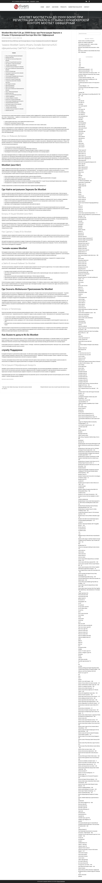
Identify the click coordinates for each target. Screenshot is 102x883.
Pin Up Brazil (81, 605)
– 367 (79, 60)
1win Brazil (80, 104)
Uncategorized (10, 379)
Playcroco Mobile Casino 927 (84, 637)
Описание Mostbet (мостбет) (12, 77)
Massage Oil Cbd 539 (82, 433)
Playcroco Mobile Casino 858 (84, 635)
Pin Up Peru (80, 610)
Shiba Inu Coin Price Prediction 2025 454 (87, 671)
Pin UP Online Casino (82, 608)
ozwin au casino (81, 557)
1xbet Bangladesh (82, 122)
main (79, 428)
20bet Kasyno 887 (82, 160)
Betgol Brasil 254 (82, 268)
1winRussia (80, 117)
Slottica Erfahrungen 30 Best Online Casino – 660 (88, 756)
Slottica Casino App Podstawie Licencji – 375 (88, 719)
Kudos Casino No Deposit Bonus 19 (85, 413)
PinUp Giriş (80, 620)
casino (79, 295)
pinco (79, 611)
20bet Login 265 (81, 163)
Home (42, 7)
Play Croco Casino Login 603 (84, 627)
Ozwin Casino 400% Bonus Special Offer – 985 (88, 562)
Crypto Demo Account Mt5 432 (85, 341)
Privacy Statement (61, 881)
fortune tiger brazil (82, 366)
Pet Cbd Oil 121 (81, 599)
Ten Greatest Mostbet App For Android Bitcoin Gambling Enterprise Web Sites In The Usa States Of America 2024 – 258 (88, 824)
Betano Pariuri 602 (82, 265)
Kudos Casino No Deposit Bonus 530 (86, 415)
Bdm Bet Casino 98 (82, 236)
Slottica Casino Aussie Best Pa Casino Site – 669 (88, 721)
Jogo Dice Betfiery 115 (83, 401)
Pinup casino (81, 618)
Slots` (79, 677)
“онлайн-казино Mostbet (11, 65)
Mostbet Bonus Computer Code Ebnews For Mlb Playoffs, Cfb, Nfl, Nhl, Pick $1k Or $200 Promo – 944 (88, 458)
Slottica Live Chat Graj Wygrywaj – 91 (86, 772)
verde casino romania (82, 856)
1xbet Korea (80, 133)
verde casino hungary (82, 852)
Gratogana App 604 (82, 375)
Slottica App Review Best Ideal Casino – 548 (87, 699)
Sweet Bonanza (81, 812)
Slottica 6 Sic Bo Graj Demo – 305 (85, 694)
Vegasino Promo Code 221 (84, 847)
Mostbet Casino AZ (82, 474)
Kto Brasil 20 (81, 411)
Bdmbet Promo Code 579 (83, 250)
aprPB (79, 190)
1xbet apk (80, 119)
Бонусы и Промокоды (10, 71)
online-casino (81, 552)
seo (79, 664)
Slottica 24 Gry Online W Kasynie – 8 (86, 688)
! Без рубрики (81, 67)
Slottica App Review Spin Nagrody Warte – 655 (88, 701)
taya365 (80, 821)
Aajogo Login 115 (82, 184)
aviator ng (80, 211)
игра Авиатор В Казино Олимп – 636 (86, 866)
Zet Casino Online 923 (83, 861)
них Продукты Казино (11, 83)
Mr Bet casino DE (82, 527)
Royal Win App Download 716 (84, 661)
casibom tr (80, 294)
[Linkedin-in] (86, 1)
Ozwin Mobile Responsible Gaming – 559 (87, 576)
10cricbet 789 (81, 92)
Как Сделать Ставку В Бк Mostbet (13, 63)
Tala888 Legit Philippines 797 (84, 819)
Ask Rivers (55, 7)
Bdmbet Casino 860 (82, 248)
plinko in (80, 640)
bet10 (79, 256)
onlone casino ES (82, 555)
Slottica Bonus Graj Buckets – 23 (85, 708)
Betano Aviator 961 (82, 262)
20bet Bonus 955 (82, 151)
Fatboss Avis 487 (82, 358)
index (79, 390)
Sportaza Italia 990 (82, 804)
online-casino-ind (82, 553)
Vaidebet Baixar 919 (82, 842)
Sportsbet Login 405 (82, 807)
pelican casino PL (82, 598)
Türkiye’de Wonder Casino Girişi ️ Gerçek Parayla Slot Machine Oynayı (55, 387)
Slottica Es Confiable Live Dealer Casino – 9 (87, 760)
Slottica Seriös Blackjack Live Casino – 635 (87, 789)
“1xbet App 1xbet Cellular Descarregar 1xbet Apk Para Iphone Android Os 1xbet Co (17, 387)
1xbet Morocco (81, 138)
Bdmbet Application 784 (83, 245)
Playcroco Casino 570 (83, 632)
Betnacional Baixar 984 (83, 272)
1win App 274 (81, 102)
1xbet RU (80, 141)
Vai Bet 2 (80, 841)
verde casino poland (82, 854)
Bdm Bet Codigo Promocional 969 (85, 239)
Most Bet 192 (81, 442)
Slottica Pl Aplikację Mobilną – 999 (85, 787)
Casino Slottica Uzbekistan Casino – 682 (87, 312)
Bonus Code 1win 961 (83, 285)
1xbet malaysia (81, 136)
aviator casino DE (82, 199)
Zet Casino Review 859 (83, 863)
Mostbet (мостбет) (10, 57)
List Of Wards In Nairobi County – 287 (86, 425)
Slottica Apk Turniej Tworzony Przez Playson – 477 (89, 696)
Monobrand (80, 440)
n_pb (79, 533)
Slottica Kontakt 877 (82, 770)
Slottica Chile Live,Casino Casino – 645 (86, 749)
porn (79, 645)
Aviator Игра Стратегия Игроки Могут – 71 (87, 212)
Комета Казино (81, 868)
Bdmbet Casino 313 (82, 246)
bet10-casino (81, 258)
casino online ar (81, 304)
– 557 (79, 62)
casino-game (81, 319)
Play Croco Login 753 (82, 628)
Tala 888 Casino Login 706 (84, 817)
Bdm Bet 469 (81, 234)
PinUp (79, 616)
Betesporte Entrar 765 (83, 267)
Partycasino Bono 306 (83, 594)
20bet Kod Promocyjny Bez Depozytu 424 (87, 162)
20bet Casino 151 (82, 153)
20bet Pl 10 (80, 170)
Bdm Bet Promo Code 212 (83, 243)
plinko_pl (80, 644)
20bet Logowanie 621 (83, 168)
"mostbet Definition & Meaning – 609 (86, 77)
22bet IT (80, 177)
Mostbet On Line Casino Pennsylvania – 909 (87, 494)
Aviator (79, 194)
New (79, 543)
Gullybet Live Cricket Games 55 (85, 386)
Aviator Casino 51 (82, 197)
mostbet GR (80, 481)
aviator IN (80, 206)
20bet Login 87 (81, 165)
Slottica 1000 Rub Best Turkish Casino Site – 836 (88, 684)
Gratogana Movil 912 (82, 378)
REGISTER (32, 1)
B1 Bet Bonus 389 (82, 217)
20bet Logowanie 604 (83, 167)
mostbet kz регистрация (38, 161)
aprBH (79, 187)
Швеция (80, 876)
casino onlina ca (81, 302)
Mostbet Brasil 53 (82, 467)
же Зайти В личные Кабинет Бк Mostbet (14, 66)
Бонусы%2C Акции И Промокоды (13, 79)
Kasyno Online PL (82, 408)
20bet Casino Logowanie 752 (84, 158)
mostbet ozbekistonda (83, 499)
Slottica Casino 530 (82, 718)
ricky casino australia (82, 659)
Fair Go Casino (81, 356)
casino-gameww (81, 321)
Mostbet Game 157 (82, 479)
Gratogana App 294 (82, 373)
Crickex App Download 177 (84, 337)
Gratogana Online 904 (83, 380)
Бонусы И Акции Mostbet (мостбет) (13, 62)
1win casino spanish (82, 106)
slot (79, 674)
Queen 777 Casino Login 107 (84, 650)
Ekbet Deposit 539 (82, 349)
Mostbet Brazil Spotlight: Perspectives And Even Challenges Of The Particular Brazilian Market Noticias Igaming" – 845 (88, 471)
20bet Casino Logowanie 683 (84, 156)
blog (79, 283)
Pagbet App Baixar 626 (83, 593)
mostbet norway (81, 492)
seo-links (80, 666)
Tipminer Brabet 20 (82, 829)
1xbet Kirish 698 (81, 131)
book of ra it (80, 289)
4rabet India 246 (81, 179)
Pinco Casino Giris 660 (83, 613)
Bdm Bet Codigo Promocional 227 (85, 238)
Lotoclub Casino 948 (82, 426)
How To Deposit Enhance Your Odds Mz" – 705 (88, 388)
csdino (79, 343)
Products (63, 7)
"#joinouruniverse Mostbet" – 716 (85, 71)
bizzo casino (81, 282)
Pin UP (79, 603)
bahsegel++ (80, 224)
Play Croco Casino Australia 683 (85, 625)
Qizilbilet (80, 649)
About (48, 7)
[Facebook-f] (89, 1)
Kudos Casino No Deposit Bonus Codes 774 (87, 416)
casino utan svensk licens (83, 314)
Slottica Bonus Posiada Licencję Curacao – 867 (88, 709)
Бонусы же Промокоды (11, 105)
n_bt (79, 532)
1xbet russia (81, 143)
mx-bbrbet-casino (82, 530)
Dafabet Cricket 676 (82, 347)
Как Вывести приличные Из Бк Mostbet (14, 73)
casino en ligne (81, 299)
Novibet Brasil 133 (82, 545)
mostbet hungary (82, 486)
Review (79, 655)
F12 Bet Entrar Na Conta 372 (84, 353)
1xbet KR (80, 134)
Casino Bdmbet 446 (82, 297)
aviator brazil (81, 196)
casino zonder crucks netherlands (85, 317)
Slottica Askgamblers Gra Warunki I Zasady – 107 (89, 703)
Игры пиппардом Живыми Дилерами (14, 55)
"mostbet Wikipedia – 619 (83, 85)
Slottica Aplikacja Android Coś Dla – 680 (86, 698)
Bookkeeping (81, 290)
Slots (79, 676)
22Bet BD (80, 175)
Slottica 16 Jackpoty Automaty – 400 (86, 686)
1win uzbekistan (81, 112)
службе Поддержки (10, 96)
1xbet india (80, 129)
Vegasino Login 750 (82, 846)
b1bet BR (80, 221)
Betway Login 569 (82, 275)
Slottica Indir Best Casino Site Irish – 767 (87, 764)
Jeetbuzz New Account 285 (84, 400)
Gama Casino (81, 368)
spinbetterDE (81, 800)
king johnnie (80, 410)
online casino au (81, 550)
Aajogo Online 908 (82, 185)
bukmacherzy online (82, 292)
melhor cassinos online (83, 435)
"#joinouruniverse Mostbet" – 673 (85, 69)
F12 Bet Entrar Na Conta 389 (84, 354)
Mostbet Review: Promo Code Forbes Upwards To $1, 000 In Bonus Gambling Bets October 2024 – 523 (88, 502)
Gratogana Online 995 (83, 381)
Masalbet (80, 431)
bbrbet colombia (81, 229)
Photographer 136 (82, 601)
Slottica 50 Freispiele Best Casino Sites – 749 (87, 693)
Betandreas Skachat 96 (83, 260)
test (79, 827)
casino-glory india (82, 322)
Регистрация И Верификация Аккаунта (14, 76)
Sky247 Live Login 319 (83, 672)
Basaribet (80, 228)
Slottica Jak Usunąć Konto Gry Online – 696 (87, 766)
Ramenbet (80, 654)
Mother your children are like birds (85, 42)
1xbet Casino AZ (81, 124)
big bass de (80, 280)
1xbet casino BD (81, 126)
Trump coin (80, 837)
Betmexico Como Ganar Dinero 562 (85, 270)
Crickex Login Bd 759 (82, 339)
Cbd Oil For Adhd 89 (82, 326)
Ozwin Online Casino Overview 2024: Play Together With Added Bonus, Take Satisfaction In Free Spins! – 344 (89, 590)
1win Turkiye (81, 111)
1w (79, 97)
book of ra (80, 287)
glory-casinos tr (81, 369)
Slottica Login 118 (82, 774)
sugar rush (80, 811)
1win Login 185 (81, 109)
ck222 (79, 334)
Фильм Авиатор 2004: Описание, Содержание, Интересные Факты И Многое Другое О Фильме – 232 (89, 871)
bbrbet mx (80, 231)
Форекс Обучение (82, 874)
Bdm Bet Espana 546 (82, 241)
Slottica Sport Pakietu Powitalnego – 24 (86, 790)
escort (79, 351)
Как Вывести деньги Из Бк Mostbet (13, 104)
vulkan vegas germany (83, 859)
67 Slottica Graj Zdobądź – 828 (85, 180)
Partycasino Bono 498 (83, 596)
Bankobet (80, 226)
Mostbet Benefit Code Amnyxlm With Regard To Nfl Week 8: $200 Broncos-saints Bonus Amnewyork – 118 (89, 445)
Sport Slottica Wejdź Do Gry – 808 (85, 802)
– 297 (79, 59)
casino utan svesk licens (83, 316)
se (78, 662)
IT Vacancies (81, 395)
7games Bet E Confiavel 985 (84, 182)
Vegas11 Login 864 (82, 844)
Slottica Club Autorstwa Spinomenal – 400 (87, 751)
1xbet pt (80, 139)
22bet (79, 173)
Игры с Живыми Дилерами (12, 91)
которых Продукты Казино (12, 97)
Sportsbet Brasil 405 (82, 806)
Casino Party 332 (82, 307)
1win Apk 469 (81, 100)
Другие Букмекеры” (10, 85)
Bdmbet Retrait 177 (82, 251)
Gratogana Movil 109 (82, 376)
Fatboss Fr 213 (81, 359)
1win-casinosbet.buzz (83, 116)
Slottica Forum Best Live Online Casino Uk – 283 (88, 762)
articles (79, 192)
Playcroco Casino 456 (83, 630)
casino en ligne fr (81, 300)
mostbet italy (81, 487)
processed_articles (82, 647)
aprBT (79, 189)
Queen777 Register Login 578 (84, 652)
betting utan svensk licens (83, 273)
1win (79, 99)
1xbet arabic (81, 121)
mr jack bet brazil (82, 528)
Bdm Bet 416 (81, 233)
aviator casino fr (81, 201)
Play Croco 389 (81, 623)
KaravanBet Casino (82, 406)
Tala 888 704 (81, 816)
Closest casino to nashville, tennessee (86, 40)
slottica (79, 679)
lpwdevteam (19, 38)
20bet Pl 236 (81, 172)
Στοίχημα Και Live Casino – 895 (85, 864)
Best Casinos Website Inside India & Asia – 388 (88, 255)
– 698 (79, 64)
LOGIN (37, 1)
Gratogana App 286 (82, 371)
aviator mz (80, 209)
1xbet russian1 (81, 146)
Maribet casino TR (82, 430)
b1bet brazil (80, 222)
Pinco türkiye (81, 615)
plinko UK (80, 642)
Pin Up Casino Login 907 (83, 606)
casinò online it (81, 306)
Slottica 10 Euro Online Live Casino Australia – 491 (89, 683)
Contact (86, 7)
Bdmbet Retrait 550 (82, 253)
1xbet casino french (82, 128)
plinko (79, 638)
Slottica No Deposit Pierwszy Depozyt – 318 (87, 779)
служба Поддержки (10, 74)
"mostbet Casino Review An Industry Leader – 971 (89, 72)
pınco (79, 622)
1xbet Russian (81, 145)
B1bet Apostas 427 (82, 219)
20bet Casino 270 (82, 155)
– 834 (79, 65)
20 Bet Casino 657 (82, 150)
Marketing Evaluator (75, 7)
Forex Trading (81, 364)
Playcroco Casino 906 (83, 633)
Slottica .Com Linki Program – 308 (85, 681)
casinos (80, 324)
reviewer (80, 657)
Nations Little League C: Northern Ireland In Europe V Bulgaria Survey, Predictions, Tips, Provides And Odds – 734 (89, 540)
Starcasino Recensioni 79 (83, 809)
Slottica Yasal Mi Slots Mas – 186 (85, 792)
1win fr (79, 107)
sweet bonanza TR (82, 814)
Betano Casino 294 (82, 263)
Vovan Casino (81, 857)
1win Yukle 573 (81, 114)
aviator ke (80, 207)
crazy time (80, 336)
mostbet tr (80, 522)
